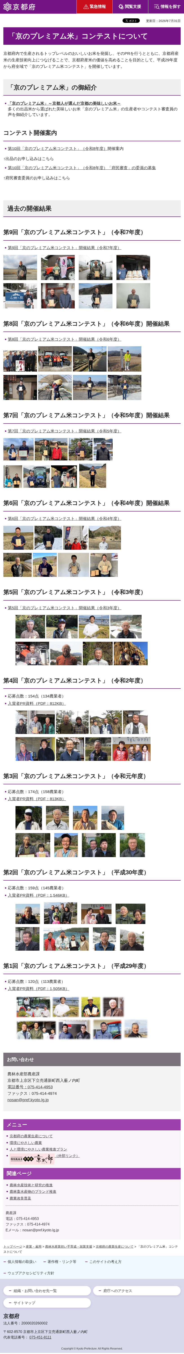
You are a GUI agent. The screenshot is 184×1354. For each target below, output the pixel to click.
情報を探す (171, 6)
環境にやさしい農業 (26, 1143)
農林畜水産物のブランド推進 (33, 1192)
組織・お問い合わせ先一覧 (35, 1291)
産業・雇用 (34, 1246)
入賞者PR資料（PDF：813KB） (37, 799)
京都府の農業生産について (31, 1136)
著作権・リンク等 (62, 1262)
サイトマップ (24, 1303)
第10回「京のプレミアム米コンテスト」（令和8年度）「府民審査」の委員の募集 (82, 168)
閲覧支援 (133, 6)
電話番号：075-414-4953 (30, 1087)
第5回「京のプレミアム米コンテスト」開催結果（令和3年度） (64, 608)
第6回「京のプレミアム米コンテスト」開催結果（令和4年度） (64, 518)
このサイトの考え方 (105, 1262)
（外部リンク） (67, 1156)
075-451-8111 (40, 1337)
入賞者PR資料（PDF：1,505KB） (38, 988)
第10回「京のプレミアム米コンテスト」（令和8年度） (57, 148)
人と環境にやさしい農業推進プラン (38, 1149)
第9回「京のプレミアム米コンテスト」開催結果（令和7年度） (64, 248)
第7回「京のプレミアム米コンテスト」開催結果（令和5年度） (64, 431)
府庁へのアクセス (117, 1291)
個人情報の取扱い (22, 1262)
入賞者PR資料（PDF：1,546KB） (38, 895)
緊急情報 (98, 6)
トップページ (12, 1246)
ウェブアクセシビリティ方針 (31, 1273)
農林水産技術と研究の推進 (31, 1185)
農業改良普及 (20, 1198)
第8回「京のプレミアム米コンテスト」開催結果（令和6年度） (64, 339)
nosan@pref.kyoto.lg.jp (28, 1100)
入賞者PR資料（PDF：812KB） (37, 703)
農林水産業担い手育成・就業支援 (68, 1246)
